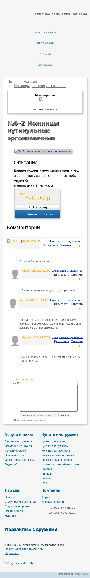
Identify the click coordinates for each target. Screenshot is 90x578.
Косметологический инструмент (61, 464)
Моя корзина (45, 95)
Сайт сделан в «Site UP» (19, 563)
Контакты (45, 64)
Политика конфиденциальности (24, 549)
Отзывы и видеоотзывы (19, 460)
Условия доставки (53, 502)
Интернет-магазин (22, 82)
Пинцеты (47, 473)
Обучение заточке (15, 450)
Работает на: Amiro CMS (73, 574)
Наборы (46, 478)
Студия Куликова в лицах (20, 502)
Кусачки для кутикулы (55, 446)
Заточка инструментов (18, 441)
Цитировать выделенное (65, 241)
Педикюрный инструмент (57, 460)
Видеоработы (13, 464)
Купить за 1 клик (40, 214)
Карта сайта (12, 553)
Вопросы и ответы (16, 455)
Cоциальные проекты (18, 506)
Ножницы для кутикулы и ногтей (40, 86)
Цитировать (50, 245)
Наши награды (14, 511)
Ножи (45, 483)
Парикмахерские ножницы (58, 455)
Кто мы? (45, 54)
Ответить (65, 245)
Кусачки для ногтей (53, 441)
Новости (10, 497)
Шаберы (47, 469)
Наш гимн (11, 515)
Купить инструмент (60, 434)
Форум (46, 497)
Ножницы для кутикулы (56, 450)
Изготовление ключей (18, 446)
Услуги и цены (45, 32)
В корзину (40, 207)
